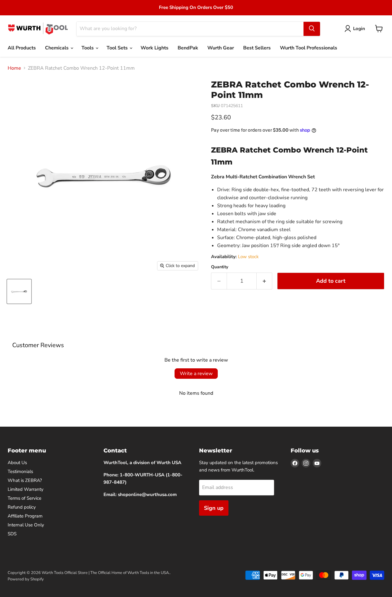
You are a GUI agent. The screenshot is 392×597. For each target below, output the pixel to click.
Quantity (219, 267)
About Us (17, 462)
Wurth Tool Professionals (308, 48)
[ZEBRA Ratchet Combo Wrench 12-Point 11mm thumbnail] (19, 291)
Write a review (196, 373)
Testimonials (20, 471)
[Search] (311, 28)
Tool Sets (118, 48)
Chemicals (57, 48)
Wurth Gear (220, 48)
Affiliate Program (25, 516)
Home (14, 68)
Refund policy (22, 507)
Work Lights (154, 48)
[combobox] (190, 28)
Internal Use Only (26, 525)
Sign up (214, 508)
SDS (12, 534)
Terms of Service (24, 498)
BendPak (188, 48)
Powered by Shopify (26, 579)
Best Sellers (257, 48)
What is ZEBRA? (25, 480)
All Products (22, 48)
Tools (88, 48)
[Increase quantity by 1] (264, 281)
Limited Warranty (25, 489)
